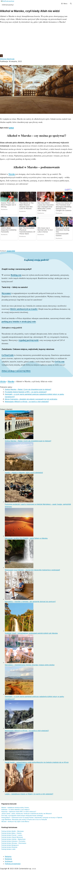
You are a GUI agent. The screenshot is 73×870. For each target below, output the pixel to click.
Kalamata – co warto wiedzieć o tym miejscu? (15, 809)
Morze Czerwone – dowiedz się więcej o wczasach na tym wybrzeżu (31, 399)
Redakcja (8, 859)
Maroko (11, 174)
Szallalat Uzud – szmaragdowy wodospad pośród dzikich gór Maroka (31, 633)
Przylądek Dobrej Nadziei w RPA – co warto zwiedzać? (26, 392)
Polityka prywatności (13, 864)
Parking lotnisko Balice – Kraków (11, 833)
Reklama (8, 856)
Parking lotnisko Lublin (8, 849)
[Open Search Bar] (71, 3)
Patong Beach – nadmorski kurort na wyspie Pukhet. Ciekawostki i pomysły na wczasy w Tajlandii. (31, 817)
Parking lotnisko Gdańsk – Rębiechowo (13, 839)
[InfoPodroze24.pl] (7, 1)
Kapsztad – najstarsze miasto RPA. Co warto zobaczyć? (18, 811)
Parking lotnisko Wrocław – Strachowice (13, 843)
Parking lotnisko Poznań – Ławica (11, 835)
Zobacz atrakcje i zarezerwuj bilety (16, 370)
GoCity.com (59, 361)
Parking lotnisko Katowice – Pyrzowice (13, 841)
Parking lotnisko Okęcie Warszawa (12, 837)
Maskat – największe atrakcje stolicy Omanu (15, 807)
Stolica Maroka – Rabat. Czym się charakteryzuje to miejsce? (28, 389)
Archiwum (8, 861)
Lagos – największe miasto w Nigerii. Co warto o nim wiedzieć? (29, 794)
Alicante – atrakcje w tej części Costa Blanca (15, 821)
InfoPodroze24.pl (7, 5)
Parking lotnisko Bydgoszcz (10, 845)
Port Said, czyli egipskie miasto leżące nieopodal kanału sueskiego (22, 815)
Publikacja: (11, 61)
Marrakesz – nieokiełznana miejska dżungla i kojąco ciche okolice (29, 665)
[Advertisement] (36, 39)
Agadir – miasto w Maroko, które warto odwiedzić (24, 473)
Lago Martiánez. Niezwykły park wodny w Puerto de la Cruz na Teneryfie (24, 819)
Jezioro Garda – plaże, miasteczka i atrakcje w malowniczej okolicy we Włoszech (26, 813)
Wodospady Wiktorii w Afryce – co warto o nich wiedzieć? (27, 402)
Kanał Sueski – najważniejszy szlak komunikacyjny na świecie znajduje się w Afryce (37, 762)
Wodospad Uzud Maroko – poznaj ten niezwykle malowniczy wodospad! (32, 570)
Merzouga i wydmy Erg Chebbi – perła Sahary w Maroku (26, 538)
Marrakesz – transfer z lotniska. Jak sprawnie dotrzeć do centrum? (30, 602)
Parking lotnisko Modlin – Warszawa (12, 831)
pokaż (11, 128)
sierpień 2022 (11, 251)
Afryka (3, 381)
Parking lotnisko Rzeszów (9, 847)
